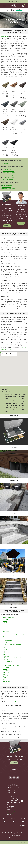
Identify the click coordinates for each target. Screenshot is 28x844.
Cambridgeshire (7, 619)
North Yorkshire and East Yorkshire (11, 665)
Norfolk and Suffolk (8, 661)
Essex (4, 633)
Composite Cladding (7, 187)
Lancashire (5, 649)
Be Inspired (14, 513)
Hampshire (5, 642)
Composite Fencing (7, 185)
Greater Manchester (8, 640)
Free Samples (14, 447)
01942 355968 (15, 701)
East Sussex (6, 631)
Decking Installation (14, 480)
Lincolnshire (6, 652)
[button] (4, 6)
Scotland (5, 669)
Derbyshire (5, 626)
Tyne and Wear (6, 676)
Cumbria (5, 624)
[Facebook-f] (10, 777)
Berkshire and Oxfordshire (9, 617)
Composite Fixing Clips (8, 179)
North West (10, 813)
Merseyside (6, 656)
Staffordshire (6, 672)
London (5, 654)
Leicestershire (6, 651)
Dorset (4, 629)
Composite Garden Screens (8, 188)
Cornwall (5, 622)
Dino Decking (4, 36)
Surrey (4, 674)
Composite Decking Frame (9, 177)
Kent (4, 647)
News (14, 575)
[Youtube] (17, 777)
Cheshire (5, 621)
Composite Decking (6, 163)
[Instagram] (14, 777)
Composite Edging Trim (8, 169)
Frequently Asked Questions (14, 545)
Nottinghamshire (7, 667)
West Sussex (6, 679)
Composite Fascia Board (8, 171)
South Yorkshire (7, 670)
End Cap (5, 174)
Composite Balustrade (8, 176)
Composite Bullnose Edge (9, 172)
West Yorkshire (6, 681)
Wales (4, 677)
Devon (4, 628)
